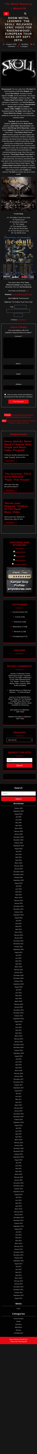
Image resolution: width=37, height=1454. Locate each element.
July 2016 (18, 1128)
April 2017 (18, 1102)
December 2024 (18, 837)
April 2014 (18, 1206)
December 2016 (18, 1114)
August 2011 (18, 1298)
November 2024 (18, 840)
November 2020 (18, 978)
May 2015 (18, 1168)
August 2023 (18, 883)
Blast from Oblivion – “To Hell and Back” (20, 691)
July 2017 (18, 1093)
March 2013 (18, 1243)
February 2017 (18, 1108)
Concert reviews (18, 612)
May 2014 (18, 1203)
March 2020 (18, 1001)
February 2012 (18, 1281)
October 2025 (18, 808)
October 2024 (18, 843)
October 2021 (18, 946)
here (26, 291)
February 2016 (18, 1142)
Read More (10, 461)
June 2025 (18, 820)
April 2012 (18, 1275)
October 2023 (18, 877)
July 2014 (18, 1197)
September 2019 (18, 1018)
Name (18, 364)
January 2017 (19, 1111)
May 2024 (18, 857)
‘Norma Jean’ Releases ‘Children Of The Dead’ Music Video (16, 507)
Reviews (17, 631)
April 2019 (18, 1033)
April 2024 (18, 860)
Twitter (29, 294)
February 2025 (18, 831)
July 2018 (18, 1059)
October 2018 (18, 1050)
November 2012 (18, 1255)
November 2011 (18, 1289)
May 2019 (18, 1030)
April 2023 (18, 894)
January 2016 (19, 1145)
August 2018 (18, 1056)
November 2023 (18, 874)
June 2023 (18, 889)
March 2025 (18, 828)
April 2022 (18, 929)
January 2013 (19, 1249)
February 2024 (18, 866)
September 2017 (18, 1088)
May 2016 (18, 1134)
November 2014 (18, 1186)
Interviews (18, 622)
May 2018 (18, 1065)
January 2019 (19, 1041)
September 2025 (18, 811)
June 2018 (18, 1062)
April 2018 (18, 1067)
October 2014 (18, 1189)
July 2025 (18, 817)
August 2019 (18, 1021)
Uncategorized (18, 636)
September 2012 (18, 1261)
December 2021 (18, 941)
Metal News (22, 320)
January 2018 (19, 1076)
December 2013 (18, 1217)
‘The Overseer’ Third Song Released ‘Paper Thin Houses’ (17, 476)
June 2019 (18, 1027)
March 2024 (18, 863)
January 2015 (19, 1180)
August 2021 (18, 952)
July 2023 (18, 886)
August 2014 (18, 1194)
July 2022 (18, 920)
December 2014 (18, 1183)
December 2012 (18, 1252)
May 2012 (18, 1272)
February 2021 (18, 969)
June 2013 (18, 1235)
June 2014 (18, 1200)
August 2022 (18, 918)
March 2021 (18, 967)
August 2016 (18, 1125)
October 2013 (18, 1223)
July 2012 (18, 1266)
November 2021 (18, 943)
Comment (18, 336)
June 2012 (18, 1269)
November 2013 (18, 1220)
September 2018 (18, 1053)
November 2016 (18, 1116)
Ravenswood (20, 307)
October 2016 (18, 1119)
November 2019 (18, 1013)
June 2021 (18, 958)
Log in (18, 1308)
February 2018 (18, 1073)
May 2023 (18, 892)
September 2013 (18, 1226)
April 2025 (18, 825)
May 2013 (18, 1237)
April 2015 (18, 1171)
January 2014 (19, 1214)
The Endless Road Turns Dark (18, 311)
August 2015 (18, 1160)
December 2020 (18, 975)
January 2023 (19, 903)
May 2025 (18, 822)
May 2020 (18, 995)
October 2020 (18, 981)
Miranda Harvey (15, 690)
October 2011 (18, 1292)
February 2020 (18, 1004)
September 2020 (18, 984)
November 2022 (18, 909)
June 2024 (18, 854)
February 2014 (18, 1212)
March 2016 (18, 1139)
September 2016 (18, 1122)
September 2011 (18, 1295)
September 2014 (18, 1191)
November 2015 (18, 1151)
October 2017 (18, 1085)
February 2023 (18, 900)
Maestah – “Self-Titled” (23, 711)
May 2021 (18, 961)
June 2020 (18, 992)
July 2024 (18, 851)
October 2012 (18, 1258)
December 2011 (18, 1287)
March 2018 (18, 1070)
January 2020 (19, 1007)
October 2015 (18, 1154)
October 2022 (18, 912)
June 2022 (18, 923)
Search (19, 765)
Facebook (15, 294)
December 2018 (18, 1044)
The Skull (18, 315)
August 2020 (18, 987)
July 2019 (18, 1024)
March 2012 (18, 1278)
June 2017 (18, 1096)
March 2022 (18, 932)
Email (18, 374)
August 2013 (18, 1229)
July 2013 (18, 1232)
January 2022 (19, 938)
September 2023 (18, 880)
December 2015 (18, 1148)
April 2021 (18, 964)
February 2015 (18, 1177)
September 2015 (18, 1157)
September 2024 (18, 845)
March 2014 (18, 1209)
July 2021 (18, 955)
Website (23, 294)
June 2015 (18, 1165)
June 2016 (18, 1131)
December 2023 (18, 871)
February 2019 (18, 1039)
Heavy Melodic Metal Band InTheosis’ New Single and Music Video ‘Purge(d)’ (17, 446)
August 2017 (18, 1091)
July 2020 (18, 990)
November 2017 (18, 1082)
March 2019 (18, 1036)
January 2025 (19, 834)
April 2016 (18, 1137)
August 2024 (18, 848)
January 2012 (19, 1284)
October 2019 (18, 1016)
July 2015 (18, 1163)
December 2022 (18, 906)
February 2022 (18, 935)
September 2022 (18, 915)
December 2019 (18, 1010)
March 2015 (18, 1174)
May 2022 (18, 926)
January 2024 (19, 869)
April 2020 (18, 998)
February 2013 (18, 1246)
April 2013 (18, 1240)
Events (17, 617)
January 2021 (19, 972)
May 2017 (18, 1099)
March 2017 (18, 1105)
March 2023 (18, 897)
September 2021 (18, 949)
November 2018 (18, 1047)
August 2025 (18, 814)
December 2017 (18, 1079)
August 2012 (18, 1263)
